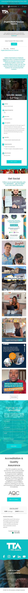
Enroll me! (14, 35)
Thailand (12, 48)
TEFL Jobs (5, 48)
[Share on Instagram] (9, 556)
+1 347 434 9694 (14, 573)
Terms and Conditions (14, 583)
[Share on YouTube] (24, 556)
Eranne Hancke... (8, 517)
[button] (14, 201)
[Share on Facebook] (4, 556)
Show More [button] (14, 397)
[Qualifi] (14, 493)
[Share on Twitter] (14, 556)
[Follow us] (19, 556)
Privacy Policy (14, 585)
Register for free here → (14, 3)
